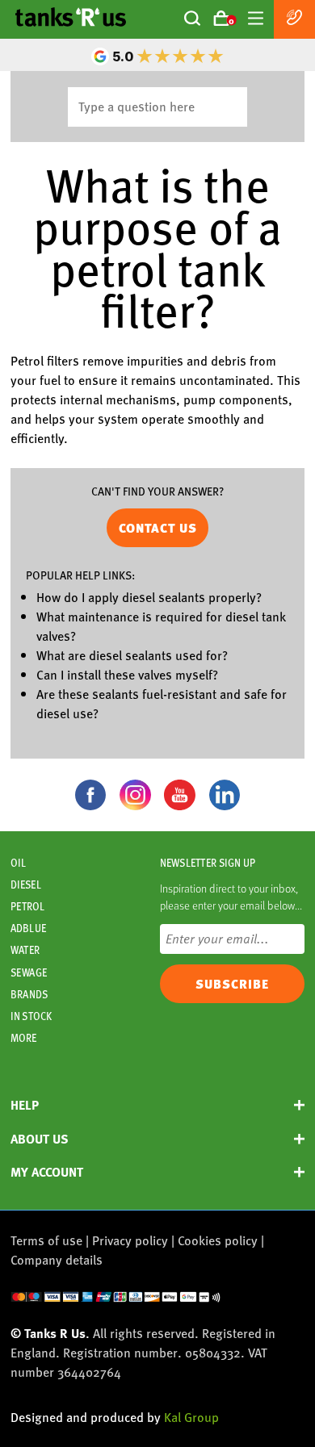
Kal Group (191, 1416)
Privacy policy (130, 1240)
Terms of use (46, 1240)
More (23, 1038)
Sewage (28, 972)
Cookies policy (218, 1240)
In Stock (31, 1016)
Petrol (27, 906)
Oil (18, 862)
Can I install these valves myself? (127, 674)
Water (25, 950)
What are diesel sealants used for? (132, 655)
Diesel (25, 884)
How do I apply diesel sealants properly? (149, 597)
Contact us (158, 527)
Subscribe (232, 983)
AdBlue (28, 928)
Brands (29, 994)
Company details (56, 1259)
